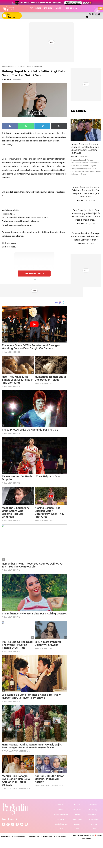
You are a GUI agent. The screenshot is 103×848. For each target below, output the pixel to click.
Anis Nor (7, 79)
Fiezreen (74, 156)
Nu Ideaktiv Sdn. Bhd (89, 835)
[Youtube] (99, 14)
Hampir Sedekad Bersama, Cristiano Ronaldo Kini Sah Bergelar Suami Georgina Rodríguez (85, 148)
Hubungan (38, 66)
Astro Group (87, 838)
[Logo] (7, 8)
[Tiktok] (96, 14)
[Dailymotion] (86, 17)
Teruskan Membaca (34, 273)
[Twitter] (92, 14)
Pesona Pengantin (9, 66)
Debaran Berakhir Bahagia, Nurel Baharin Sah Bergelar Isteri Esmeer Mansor (85, 236)
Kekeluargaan (25, 66)
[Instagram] (89, 14)
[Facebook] (86, 14)
